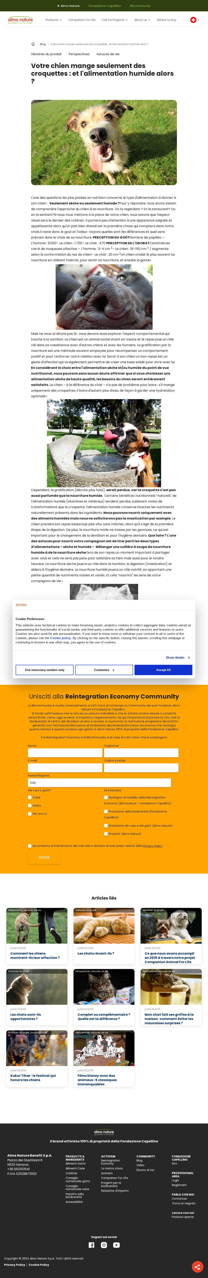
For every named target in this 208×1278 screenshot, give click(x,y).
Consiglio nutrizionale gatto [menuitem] (78, 1179)
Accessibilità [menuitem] (74, 1202)
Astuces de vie (107, 54)
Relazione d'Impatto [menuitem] (115, 1191)
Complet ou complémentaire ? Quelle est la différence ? (104, 1016)
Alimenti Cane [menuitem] (75, 1168)
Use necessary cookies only (44, 670)
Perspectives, (15, 910)
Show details (175, 657)
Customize (101, 670)
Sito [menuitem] (174, 1164)
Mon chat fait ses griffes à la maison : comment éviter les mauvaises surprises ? (169, 1018)
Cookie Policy (39, 1265)
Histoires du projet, (19, 1032)
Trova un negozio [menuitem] (184, 1203)
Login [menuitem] (175, 1180)
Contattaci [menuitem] (179, 1199)
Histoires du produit (46, 54)
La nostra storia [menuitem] (112, 1168)
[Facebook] (91, 1248)
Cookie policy (60, 638)
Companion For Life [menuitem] (114, 1178)
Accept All (163, 670)
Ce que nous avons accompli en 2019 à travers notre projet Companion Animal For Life (170, 957)
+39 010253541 (18, 1169)
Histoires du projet (86, 910)
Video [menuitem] (140, 1165)
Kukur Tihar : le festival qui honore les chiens (33, 1077)
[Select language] (195, 20)
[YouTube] (116, 1248)
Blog (43, 44)
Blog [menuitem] (139, 1160)
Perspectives (79, 54)
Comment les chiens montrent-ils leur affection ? (35, 955)
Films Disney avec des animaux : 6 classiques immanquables (97, 1080)
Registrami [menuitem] (179, 1185)
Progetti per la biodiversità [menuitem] (111, 1184)
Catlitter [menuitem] (71, 1173)
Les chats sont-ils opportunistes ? (25, 1016)
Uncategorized (38, 1032)
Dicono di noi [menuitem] (145, 1170)
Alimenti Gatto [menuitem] (76, 1164)
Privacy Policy (152, 846)
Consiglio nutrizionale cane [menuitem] (77, 1187)
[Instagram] (104, 1248)
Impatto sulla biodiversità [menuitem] (75, 1195)
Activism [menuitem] (107, 1173)
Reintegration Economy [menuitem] (110, 1162)
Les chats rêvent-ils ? (96, 953)
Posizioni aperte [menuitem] (183, 1217)
